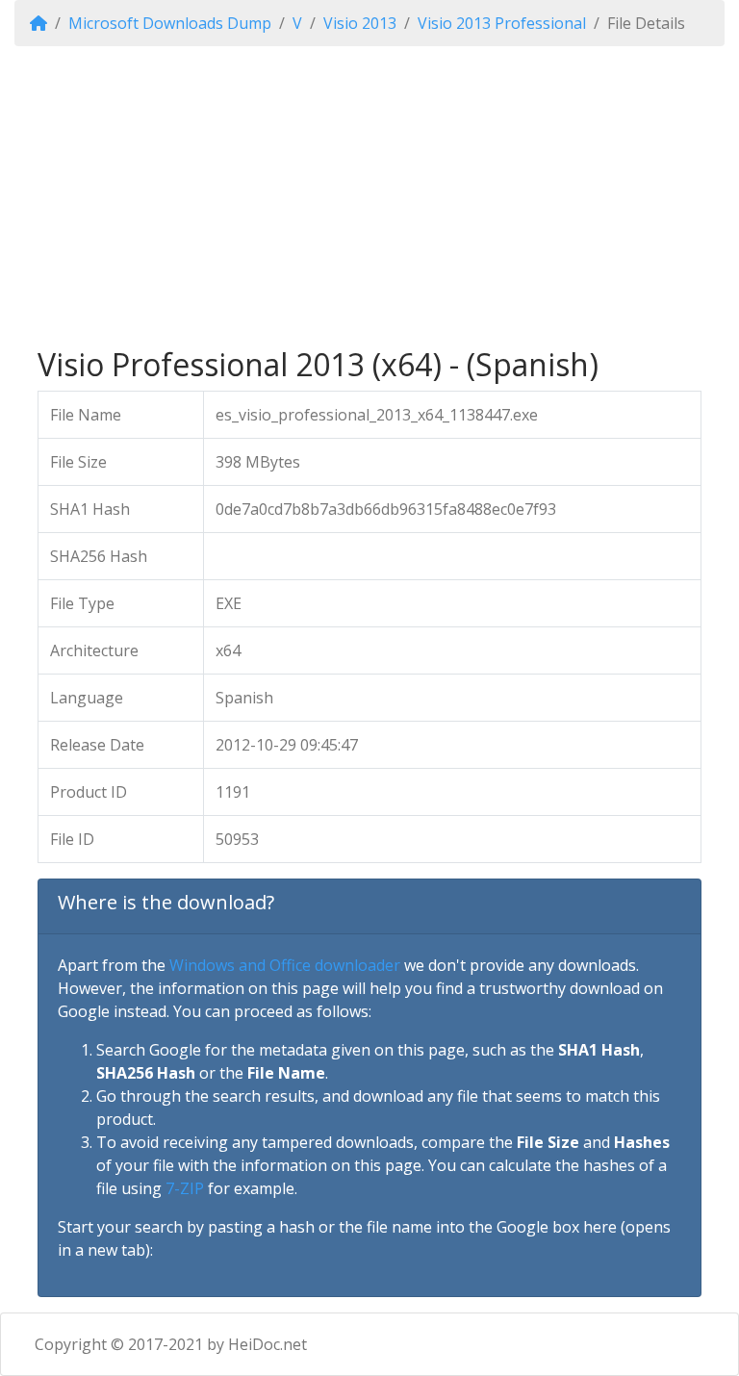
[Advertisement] (369, 196)
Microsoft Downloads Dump (169, 23)
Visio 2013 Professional (502, 23)
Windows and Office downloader (284, 965)
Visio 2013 (359, 23)
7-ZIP (185, 1188)
